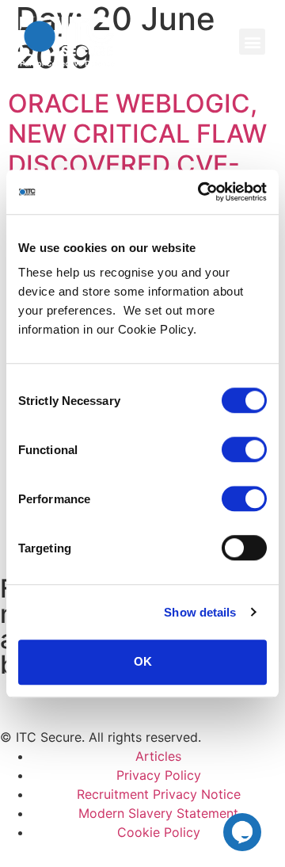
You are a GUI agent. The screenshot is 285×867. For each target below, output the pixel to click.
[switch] (244, 449)
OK (143, 661)
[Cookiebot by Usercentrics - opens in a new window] (201, 191)
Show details (200, 612)
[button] (252, 42)
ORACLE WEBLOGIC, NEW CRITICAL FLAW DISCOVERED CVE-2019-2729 (137, 149)
